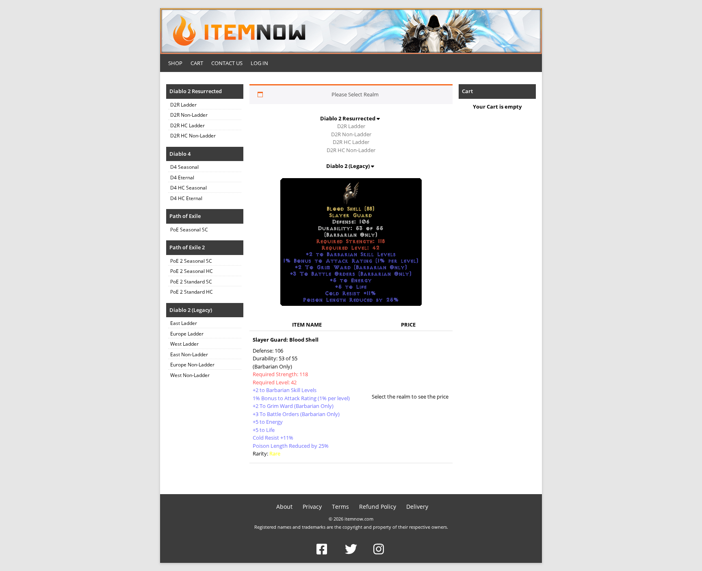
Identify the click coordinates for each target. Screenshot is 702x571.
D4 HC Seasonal (188, 187)
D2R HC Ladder (187, 125)
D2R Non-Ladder (189, 114)
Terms (340, 506)
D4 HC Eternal (186, 198)
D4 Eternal (182, 177)
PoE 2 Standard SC (191, 281)
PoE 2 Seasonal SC (191, 260)
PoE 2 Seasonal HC (191, 271)
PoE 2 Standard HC (191, 291)
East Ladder (183, 323)
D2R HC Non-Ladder (193, 135)
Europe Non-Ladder (192, 364)
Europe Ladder (187, 333)
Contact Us (227, 63)
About (284, 506)
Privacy (312, 506)
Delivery (417, 506)
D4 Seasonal (184, 166)
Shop (175, 63)
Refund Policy (377, 506)
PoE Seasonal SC (189, 229)
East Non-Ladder (189, 354)
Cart (197, 63)
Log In (259, 63)
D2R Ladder (183, 104)
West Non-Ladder (190, 375)
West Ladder (184, 343)
